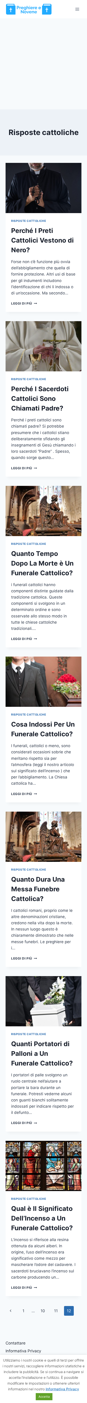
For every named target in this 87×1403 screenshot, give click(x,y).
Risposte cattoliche (28, 221)
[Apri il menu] (77, 9)
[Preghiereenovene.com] (29, 9)
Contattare (16, 1343)
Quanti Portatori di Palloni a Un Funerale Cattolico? (42, 1053)
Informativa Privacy (23, 1351)
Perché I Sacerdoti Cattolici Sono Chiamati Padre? (40, 398)
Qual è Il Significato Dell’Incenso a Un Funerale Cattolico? (42, 1218)
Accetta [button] (44, 1396)
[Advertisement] (43, 64)
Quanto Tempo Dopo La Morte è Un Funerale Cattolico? (42, 563)
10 (43, 1311)
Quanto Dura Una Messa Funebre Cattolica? (38, 889)
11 (56, 1311)
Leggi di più (24, 303)
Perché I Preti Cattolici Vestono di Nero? (42, 240)
